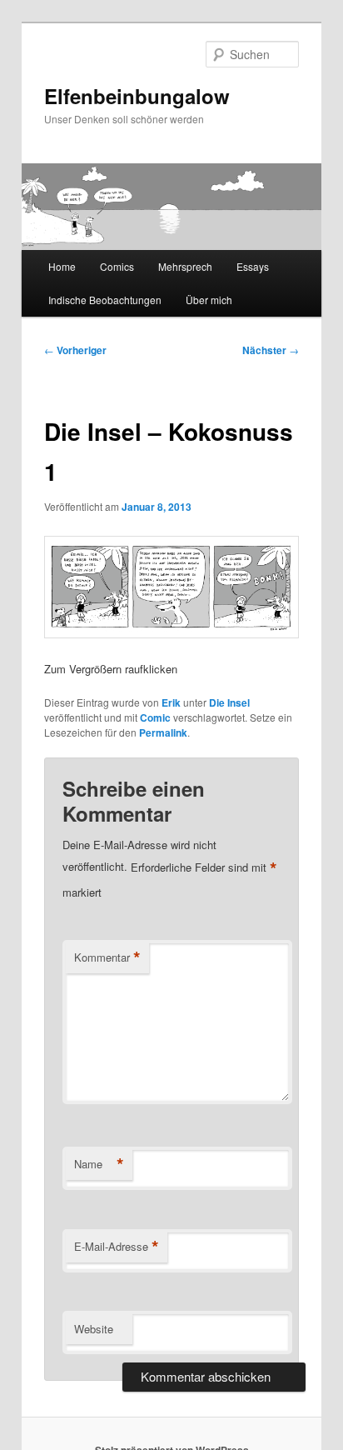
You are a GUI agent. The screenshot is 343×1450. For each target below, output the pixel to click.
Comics (117, 266)
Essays (252, 266)
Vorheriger (75, 350)
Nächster (270, 350)
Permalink (163, 732)
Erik (171, 702)
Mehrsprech (185, 266)
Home (62, 266)
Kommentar (107, 957)
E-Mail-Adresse (116, 1246)
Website (93, 1329)
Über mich (209, 299)
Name (99, 1164)
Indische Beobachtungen (105, 299)
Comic (155, 717)
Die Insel (229, 702)
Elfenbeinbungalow (137, 96)
